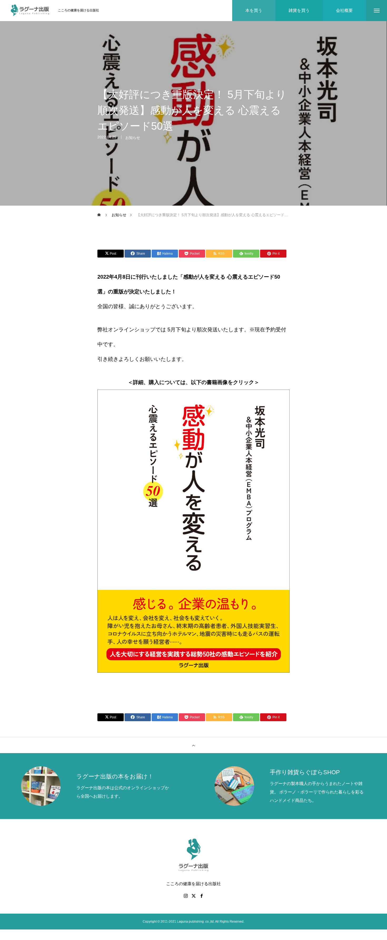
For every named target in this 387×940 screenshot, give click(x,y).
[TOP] (193, 745)
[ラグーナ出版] (30, 10)
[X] (193, 895)
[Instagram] (185, 895)
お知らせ (132, 137)
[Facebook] (201, 895)
